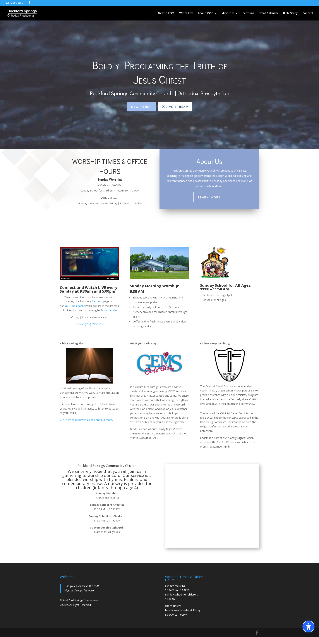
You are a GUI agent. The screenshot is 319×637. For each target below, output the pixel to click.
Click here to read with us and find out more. (86, 420)
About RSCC (205, 13)
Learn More (209, 197)
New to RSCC (166, 13)
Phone (80, 324)
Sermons (248, 13)
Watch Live (186, 13)
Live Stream (177, 106)
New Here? (141, 106)
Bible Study (290, 13)
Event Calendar (268, 13)
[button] (308, 626)
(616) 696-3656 (94, 324)
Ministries (228, 13)
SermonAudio (109, 310)
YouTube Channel (75, 306)
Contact (308, 13)
